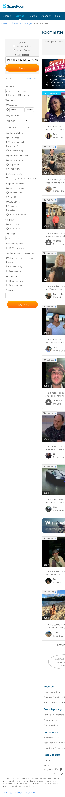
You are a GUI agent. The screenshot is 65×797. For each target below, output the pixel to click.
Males (12, 210)
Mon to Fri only (16, 146)
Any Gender (14, 202)
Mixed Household (17, 214)
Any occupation (16, 188)
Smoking (13, 262)
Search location (22, 55)
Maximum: (11, 127)
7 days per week (16, 142)
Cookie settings (51, 725)
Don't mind (14, 224)
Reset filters (31, 78)
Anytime (13, 105)
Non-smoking (15, 266)
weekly (12, 95)
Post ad (33, 15)
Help (57, 15)
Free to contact (16, 285)
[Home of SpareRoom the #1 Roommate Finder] (14, 6)
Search (7, 15)
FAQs (46, 765)
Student (12, 197)
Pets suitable (15, 271)
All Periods (14, 138)
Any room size (16, 160)
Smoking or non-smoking (21, 258)
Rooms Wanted (23, 50)
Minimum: (11, 121)
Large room (14, 164)
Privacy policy (50, 720)
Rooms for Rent (23, 46)
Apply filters (22, 304)
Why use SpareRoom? (54, 697)
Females (13, 206)
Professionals (15, 192)
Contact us (49, 760)
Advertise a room (52, 737)
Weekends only (16, 150)
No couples (14, 228)
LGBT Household (17, 248)
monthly (25, 95)
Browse (20, 15)
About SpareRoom (52, 692)
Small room (14, 169)
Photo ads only (16, 281)
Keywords (10, 291)
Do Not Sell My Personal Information (19, 792)
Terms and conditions (54, 714)
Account (46, 15)
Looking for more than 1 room (22, 178)
